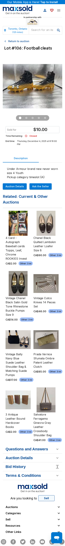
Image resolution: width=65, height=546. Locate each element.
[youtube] (42, 542)
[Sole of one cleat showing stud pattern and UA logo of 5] (26, 118)
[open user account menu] (44, 10)
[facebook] (13, 542)
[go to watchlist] (51, 10)
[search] (58, 30)
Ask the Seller (40, 186)
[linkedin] (32, 542)
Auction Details (15, 186)
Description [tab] (21, 158)
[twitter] (23, 542)
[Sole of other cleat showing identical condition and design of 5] (33, 118)
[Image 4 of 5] (39, 118)
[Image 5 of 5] (45, 118)
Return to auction (18, 41)
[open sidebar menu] (58, 10)
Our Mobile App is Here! (32, 2)
